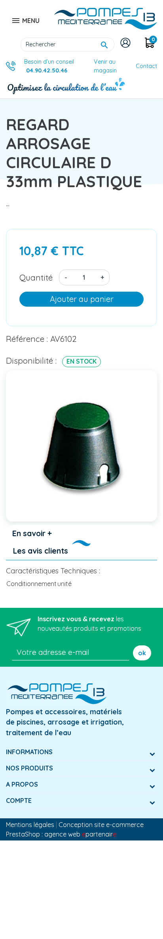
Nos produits (29, 768)
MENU (25, 20)
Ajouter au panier (82, 299)
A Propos (22, 784)
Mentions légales (30, 825)
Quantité (36, 277)
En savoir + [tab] (32, 533)
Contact (146, 66)
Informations (29, 752)
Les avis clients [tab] (40, 551)
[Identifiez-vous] (127, 43)
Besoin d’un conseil (49, 66)
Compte (19, 800)
